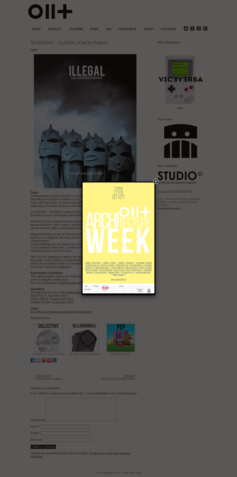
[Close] (155, 181)
